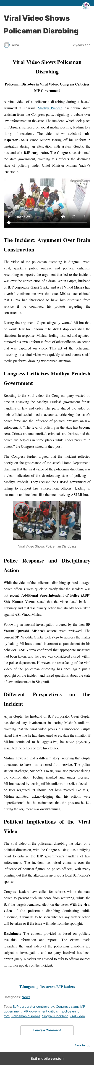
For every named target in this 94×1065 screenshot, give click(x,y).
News (26, 997)
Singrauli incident (55, 1016)
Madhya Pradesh (50, 107)
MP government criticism (42, 1011)
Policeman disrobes (25, 1016)
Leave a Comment (47, 1030)
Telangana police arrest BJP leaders (47, 986)
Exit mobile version (47, 1058)
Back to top (82, 1045)
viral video (77, 1016)
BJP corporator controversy (33, 1006)
